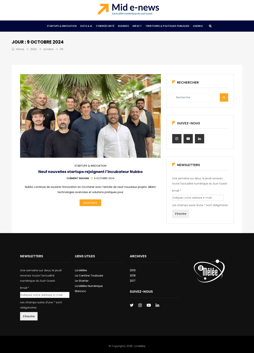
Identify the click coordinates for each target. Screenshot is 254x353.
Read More (90, 203)
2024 (33, 49)
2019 (133, 270)
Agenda (198, 26)
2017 (133, 281)
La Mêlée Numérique (89, 286)
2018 (133, 275)
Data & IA (86, 26)
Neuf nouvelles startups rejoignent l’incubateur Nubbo (90, 171)
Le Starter (82, 281)
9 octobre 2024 (104, 178)
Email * (176, 191)
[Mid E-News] (128, 9)
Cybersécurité (105, 26)
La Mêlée (81, 270)
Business (123, 26)
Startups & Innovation (62, 26)
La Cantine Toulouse (89, 275)
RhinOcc (80, 291)
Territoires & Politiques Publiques (167, 26)
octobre (48, 49)
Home (19, 49)
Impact (137, 26)
